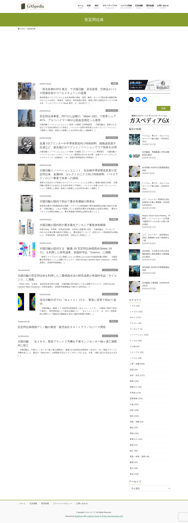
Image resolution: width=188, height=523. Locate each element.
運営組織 (45, 503)
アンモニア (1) (136, 329)
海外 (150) (134, 416)
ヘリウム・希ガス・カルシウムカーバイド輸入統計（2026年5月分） (155, 139)
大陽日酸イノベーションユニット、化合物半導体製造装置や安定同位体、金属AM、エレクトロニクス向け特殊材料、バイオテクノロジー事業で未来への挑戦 (79, 174)
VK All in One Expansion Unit (112, 516)
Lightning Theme (93, 516)
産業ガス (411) (136, 439)
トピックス (111, 111)
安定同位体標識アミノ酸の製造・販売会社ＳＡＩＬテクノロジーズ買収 (62, 327)
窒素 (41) (134, 445)
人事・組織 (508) (137, 364)
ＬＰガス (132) (136, 311)
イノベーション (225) (139, 335)
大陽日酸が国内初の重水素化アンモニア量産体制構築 (73, 224)
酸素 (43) (134, 462)
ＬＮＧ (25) (135, 306)
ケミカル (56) (136, 341)
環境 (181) (134, 433)
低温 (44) (134, 369)
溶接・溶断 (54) (137, 422)
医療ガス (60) (136, 387)
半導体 (113, 219)
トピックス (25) (137, 352)
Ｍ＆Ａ (113, 321)
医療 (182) (134, 381)
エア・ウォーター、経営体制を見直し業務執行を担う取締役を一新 (155, 238)
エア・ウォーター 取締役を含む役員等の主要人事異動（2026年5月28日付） (156, 202)
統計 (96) (134, 451)
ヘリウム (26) (136, 358)
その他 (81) (135, 346)
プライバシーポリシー (62, 503)
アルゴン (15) (136, 323)
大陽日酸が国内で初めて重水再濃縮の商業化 (67, 201)
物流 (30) (134, 427)
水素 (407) (134, 404)
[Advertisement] (94, 51)
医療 (114, 84)
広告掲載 (33, 503)
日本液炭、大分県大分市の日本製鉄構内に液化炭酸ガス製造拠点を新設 (155, 254)
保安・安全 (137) (137, 375)
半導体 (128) (135, 393)
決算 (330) (134, 410)
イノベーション (110, 165)
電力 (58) (134, 468)
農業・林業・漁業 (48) (139, 456)
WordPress (79, 516)
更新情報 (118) (136, 398)
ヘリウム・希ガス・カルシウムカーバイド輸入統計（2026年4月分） (155, 186)
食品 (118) (134, 474)
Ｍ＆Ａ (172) (135, 317)
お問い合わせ (82, 503)
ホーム (22, 503)
